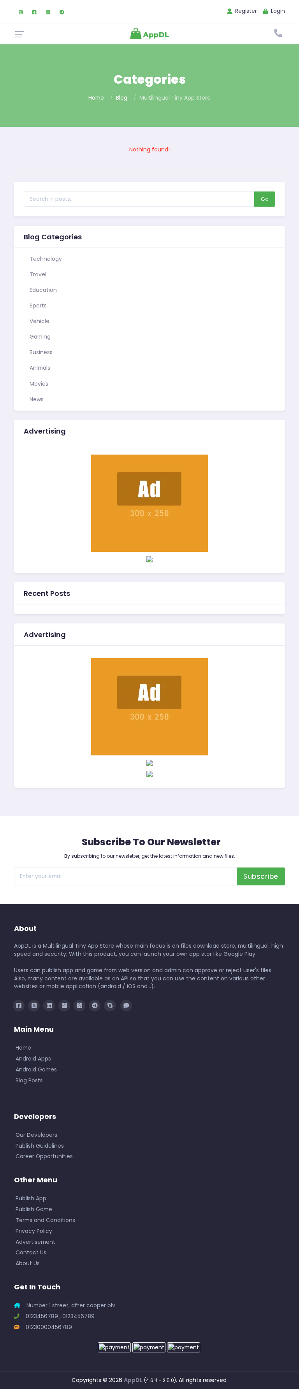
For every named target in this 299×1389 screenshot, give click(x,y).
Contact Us (31, 1252)
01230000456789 (48, 1327)
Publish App (31, 1198)
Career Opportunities (44, 1156)
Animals (39, 368)
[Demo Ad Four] (149, 762)
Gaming (39, 337)
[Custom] (126, 1005)
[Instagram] (21, 11)
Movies (38, 384)
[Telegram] (62, 11)
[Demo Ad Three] (149, 503)
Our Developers (36, 1135)
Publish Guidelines (40, 1146)
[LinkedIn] (49, 1005)
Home (96, 98)
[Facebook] (34, 11)
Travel (37, 274)
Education (42, 290)
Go (265, 199)
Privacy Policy (34, 1231)
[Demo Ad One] (149, 559)
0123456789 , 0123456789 (59, 1316)
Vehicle (38, 321)
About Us (28, 1263)
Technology (45, 259)
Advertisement (35, 1242)
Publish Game (34, 1209)
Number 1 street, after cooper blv (70, 1305)
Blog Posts (29, 1080)
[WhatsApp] (48, 11)
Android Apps (33, 1058)
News (36, 399)
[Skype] (110, 1005)
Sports (37, 305)
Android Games (36, 1069)
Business (40, 352)
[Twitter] (34, 1005)
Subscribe (260, 876)
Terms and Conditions (45, 1220)
